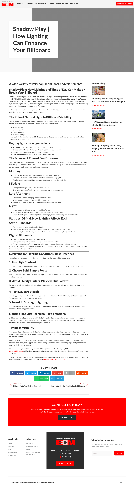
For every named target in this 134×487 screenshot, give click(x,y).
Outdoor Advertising (36, 4)
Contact (74, 4)
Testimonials (62, 4)
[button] (80, 3)
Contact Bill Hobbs (16, 351)
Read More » (98, 105)
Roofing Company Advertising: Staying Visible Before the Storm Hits (108, 148)
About (20, 4)
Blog (52, 4)
